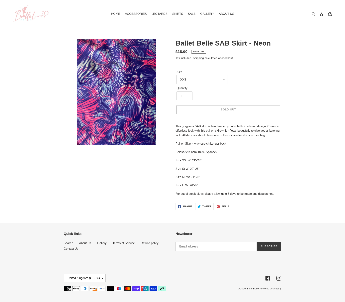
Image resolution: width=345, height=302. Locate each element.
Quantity (181, 88)
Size (179, 72)
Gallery (102, 243)
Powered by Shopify (270, 288)
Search (68, 243)
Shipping (198, 58)
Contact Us (71, 248)
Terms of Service (124, 243)
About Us (85, 243)
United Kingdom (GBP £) (83, 278)
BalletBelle (253, 288)
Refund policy (150, 243)
